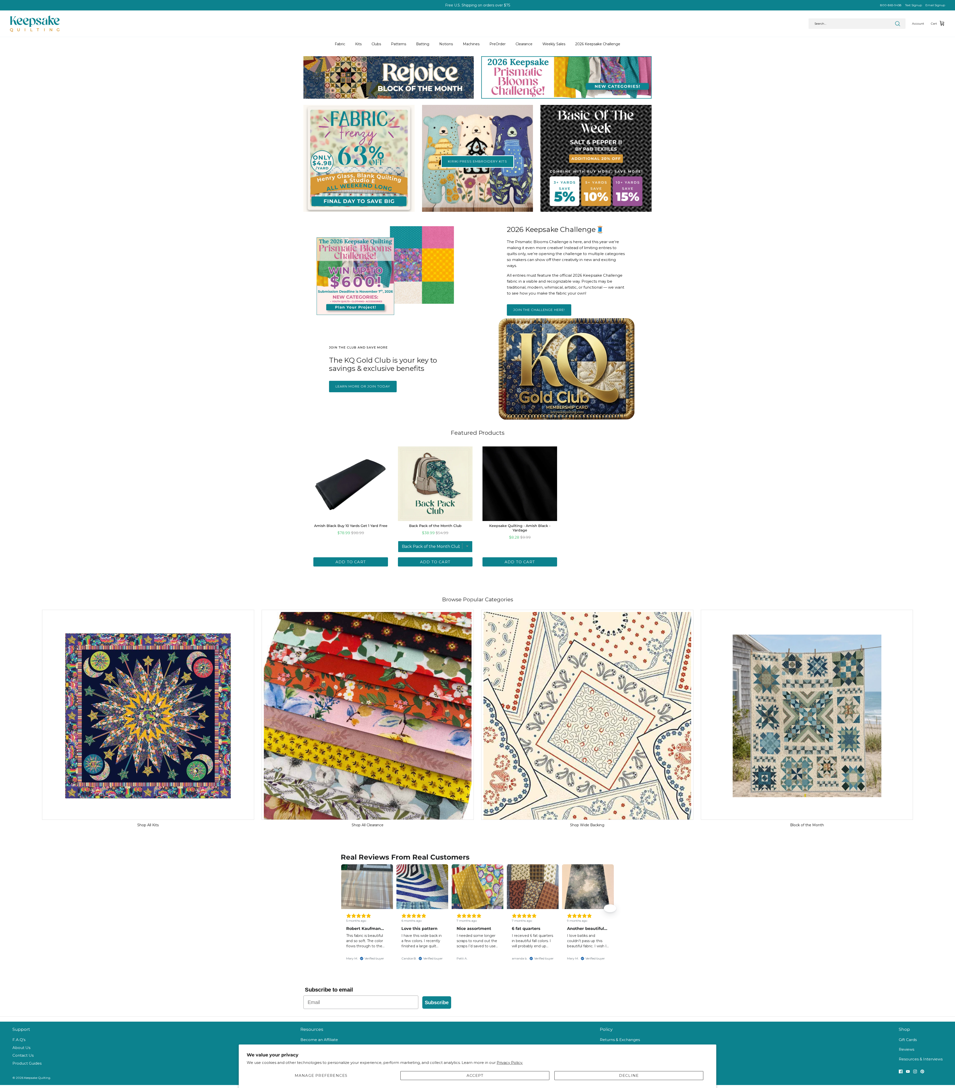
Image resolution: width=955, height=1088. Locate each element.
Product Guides (27, 1063)
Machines (471, 44)
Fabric (340, 44)
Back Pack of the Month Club (435, 525)
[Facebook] (901, 1071)
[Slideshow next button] (610, 908)
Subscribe (437, 1002)
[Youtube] (908, 1071)
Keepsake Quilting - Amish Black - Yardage (519, 527)
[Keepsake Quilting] (35, 23)
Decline (629, 1075)
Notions (446, 44)
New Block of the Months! (477, 5)
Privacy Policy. (510, 1062)
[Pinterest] (922, 1071)
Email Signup (935, 5)
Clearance (524, 44)
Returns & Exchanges (620, 1039)
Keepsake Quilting (37, 1078)
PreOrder (497, 44)
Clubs (376, 44)
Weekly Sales (553, 44)
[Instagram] (915, 1071)
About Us (21, 1047)
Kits (358, 44)
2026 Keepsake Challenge (597, 44)
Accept (475, 1075)
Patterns (398, 44)
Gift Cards (908, 1039)
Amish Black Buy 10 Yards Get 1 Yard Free (350, 525)
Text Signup (913, 5)
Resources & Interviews (921, 1059)
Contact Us (23, 1055)
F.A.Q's (18, 1039)
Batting (422, 44)
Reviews (906, 1049)
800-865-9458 (891, 5)
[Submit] (898, 24)
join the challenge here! (539, 310)
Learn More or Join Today (362, 386)
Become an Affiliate (319, 1039)
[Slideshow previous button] (345, 908)
